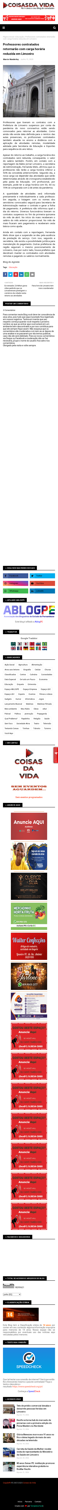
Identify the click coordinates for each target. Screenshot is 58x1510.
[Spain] (32, 649)
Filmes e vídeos (45, 694)
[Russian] (38, 645)
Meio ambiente (11, 709)
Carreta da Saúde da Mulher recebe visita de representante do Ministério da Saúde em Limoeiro (34, 1452)
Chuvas (48, 670)
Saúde (47, 719)
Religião (37, 719)
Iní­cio (20, 1502)
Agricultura (23, 665)
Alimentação (37, 665)
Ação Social (9, 665)
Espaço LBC (46, 689)
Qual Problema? (11, 719)
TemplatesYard (36, 1506)
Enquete (20, 684)
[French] (20, 649)
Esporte (21, 694)
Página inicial (8, 37)
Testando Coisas (12, 728)
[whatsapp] (15, 590)
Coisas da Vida (29, 1483)
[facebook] (15, 575)
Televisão (47, 724)
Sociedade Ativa (23, 724)
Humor (18, 699)
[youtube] (42, 583)
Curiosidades (46, 675)
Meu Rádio (25, 709)
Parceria (28, 1502)
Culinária (33, 675)
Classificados (10, 675)
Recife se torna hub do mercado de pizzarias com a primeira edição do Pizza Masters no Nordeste (34, 1423)
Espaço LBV (9, 694)
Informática (30, 699)
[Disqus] (29, 452)
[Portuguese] (44, 645)
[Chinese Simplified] (32, 645)
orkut (45, 709)
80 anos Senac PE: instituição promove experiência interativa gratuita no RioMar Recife (36, 1466)
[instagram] (15, 583)
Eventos (32, 694)
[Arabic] (14, 645)
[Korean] (20, 645)
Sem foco (8, 724)
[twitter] (42, 575)
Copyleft (6, 1483)
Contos (23, 675)
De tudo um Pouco (27, 679)
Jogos (41, 699)
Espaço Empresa (30, 689)
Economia (43, 679)
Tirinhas (26, 728)
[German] (26, 649)
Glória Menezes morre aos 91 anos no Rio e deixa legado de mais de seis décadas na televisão (35, 1437)
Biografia (27, 670)
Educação (19, 37)
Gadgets (8, 699)
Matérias (29, 704)
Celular (38, 670)
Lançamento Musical (13, 704)
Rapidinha (25, 719)
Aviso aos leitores (12, 670)
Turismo (47, 728)
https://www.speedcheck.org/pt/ (27, 1386)
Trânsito (36, 728)
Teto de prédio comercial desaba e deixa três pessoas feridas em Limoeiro (34, 1409)
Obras (36, 709)
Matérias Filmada (44, 704)
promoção (29, 714)
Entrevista (32, 684)
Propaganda (42, 714)
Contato (38, 1502)
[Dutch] (44, 649)
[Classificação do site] (21, 1320)
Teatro (36, 724)
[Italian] (38, 649)
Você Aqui (9, 733)
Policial (8, 714)
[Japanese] (26, 645)
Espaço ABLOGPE (12, 689)
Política (18, 714)
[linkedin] (42, 590)
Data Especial (10, 679)
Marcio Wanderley (11, 59)
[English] (14, 649)
